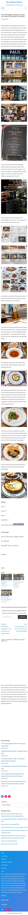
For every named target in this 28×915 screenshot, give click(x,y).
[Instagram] (6, 796)
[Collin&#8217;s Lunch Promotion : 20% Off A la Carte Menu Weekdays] (18, 577)
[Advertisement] (14, 722)
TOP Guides (4, 865)
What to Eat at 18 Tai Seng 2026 (9, 844)
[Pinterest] (9, 796)
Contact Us (4, 904)
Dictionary (3, 868)
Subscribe (22, 617)
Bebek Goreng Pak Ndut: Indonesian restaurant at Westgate (6, 598)
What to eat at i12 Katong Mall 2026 (10, 824)
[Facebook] (2, 796)
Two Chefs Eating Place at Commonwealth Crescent (14, 827)
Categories (4, 801)
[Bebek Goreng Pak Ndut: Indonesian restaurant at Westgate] (6, 593)
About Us (3, 895)
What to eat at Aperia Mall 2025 (9, 841)
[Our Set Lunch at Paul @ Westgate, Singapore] (6, 577)
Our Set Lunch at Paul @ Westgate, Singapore (6, 582)
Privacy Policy (5, 900)
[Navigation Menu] (2, 8)
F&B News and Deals (6, 862)
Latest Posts (4, 856)
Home (2, 853)
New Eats (3, 859)
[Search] (25, 8)
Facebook (3, 554)
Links (2, 871)
